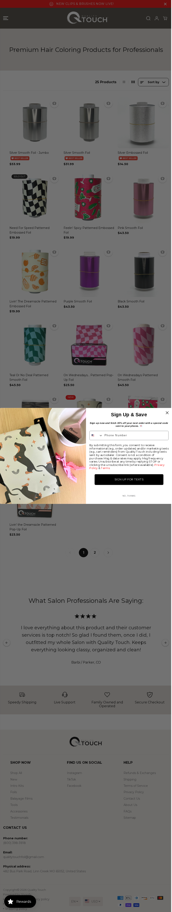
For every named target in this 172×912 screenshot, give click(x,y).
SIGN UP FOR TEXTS (129, 479)
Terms (105, 468)
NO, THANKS (129, 495)
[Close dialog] (167, 413)
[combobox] (96, 435)
